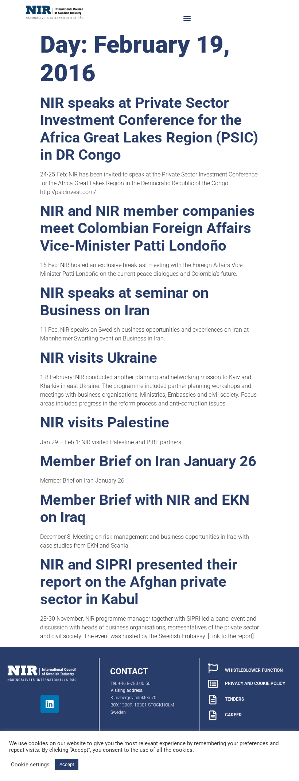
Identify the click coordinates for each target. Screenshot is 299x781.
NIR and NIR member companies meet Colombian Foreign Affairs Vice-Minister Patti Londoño (147, 228)
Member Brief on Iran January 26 (148, 461)
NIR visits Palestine (104, 422)
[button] (187, 18)
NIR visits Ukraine (98, 357)
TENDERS (234, 699)
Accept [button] (66, 764)
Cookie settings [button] (30, 764)
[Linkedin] (49, 704)
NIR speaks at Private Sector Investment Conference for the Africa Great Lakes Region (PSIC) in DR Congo (149, 129)
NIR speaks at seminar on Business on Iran (124, 301)
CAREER (233, 714)
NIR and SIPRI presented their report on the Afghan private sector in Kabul (138, 582)
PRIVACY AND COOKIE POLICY (255, 683)
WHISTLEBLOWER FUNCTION (254, 670)
